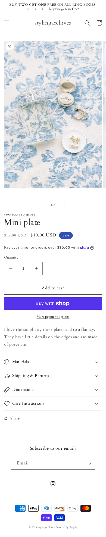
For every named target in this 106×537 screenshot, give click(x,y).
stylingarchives (46, 527)
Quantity (11, 257)
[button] (7, 23)
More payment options (53, 316)
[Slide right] (65, 205)
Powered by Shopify (66, 527)
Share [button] (15, 418)
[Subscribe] (89, 463)
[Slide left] (41, 205)
